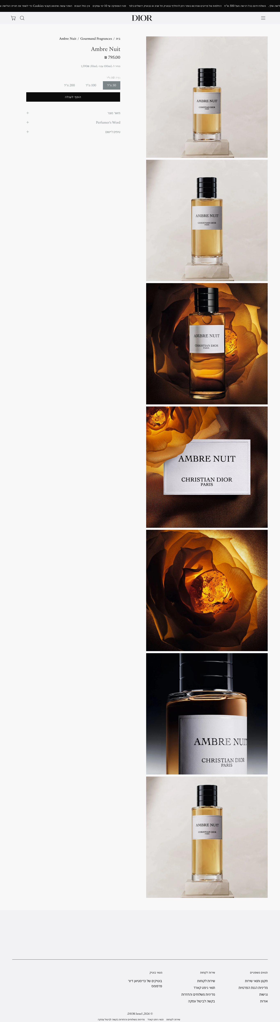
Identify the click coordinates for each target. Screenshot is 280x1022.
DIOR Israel (135, 1013)
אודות (264, 1001)
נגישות (263, 994)
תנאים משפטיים (259, 972)
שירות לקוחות (207, 972)
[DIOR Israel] (142, 18)
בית (118, 39)
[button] (22, 18)
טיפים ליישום (112, 132)
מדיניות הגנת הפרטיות (253, 987)
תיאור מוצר (113, 113)
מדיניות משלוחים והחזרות (198, 994)
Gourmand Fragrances (96, 39)
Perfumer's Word (108, 122)
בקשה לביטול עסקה (201, 1001)
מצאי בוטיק (156, 972)
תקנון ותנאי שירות (256, 981)
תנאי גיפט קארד (204, 987)
